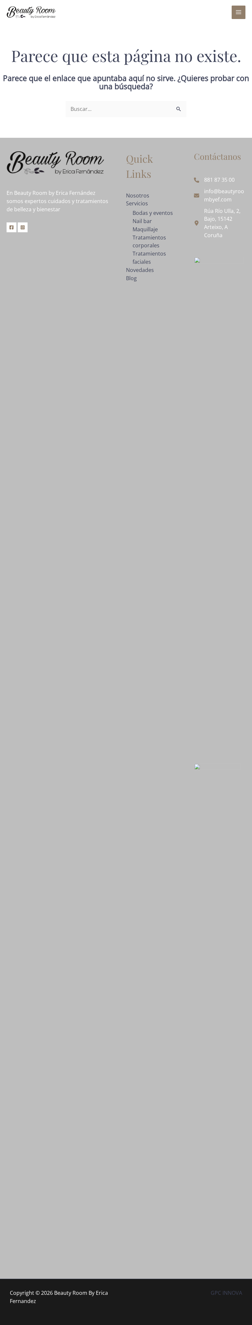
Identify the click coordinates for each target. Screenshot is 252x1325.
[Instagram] (23, 227)
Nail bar (142, 221)
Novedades (140, 270)
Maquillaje (145, 229)
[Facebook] (11, 227)
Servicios (137, 203)
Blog (131, 278)
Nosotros (137, 195)
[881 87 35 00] (214, 180)
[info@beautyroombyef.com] (219, 195)
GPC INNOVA (226, 1292)
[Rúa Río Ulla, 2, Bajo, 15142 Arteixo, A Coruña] (219, 223)
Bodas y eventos (153, 213)
